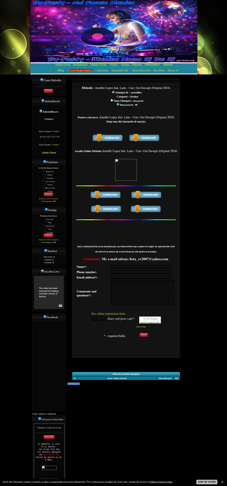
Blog (61, 70)
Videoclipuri (152, 64)
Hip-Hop (50, 178)
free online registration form (108, 313)
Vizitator (55, 131)
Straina (50, 184)
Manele (168, 64)
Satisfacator (50, 226)
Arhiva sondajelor (52, 198)
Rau (50, 229)
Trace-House (50, 181)
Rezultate (42, 198)
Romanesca (50, 171)
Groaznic (50, 232)
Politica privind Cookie (160, 482)
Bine (50, 222)
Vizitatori (55, 144)
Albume (137, 64)
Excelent (50, 219)
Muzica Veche (50, 188)
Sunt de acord (207, 482)
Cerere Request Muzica (80, 70)
